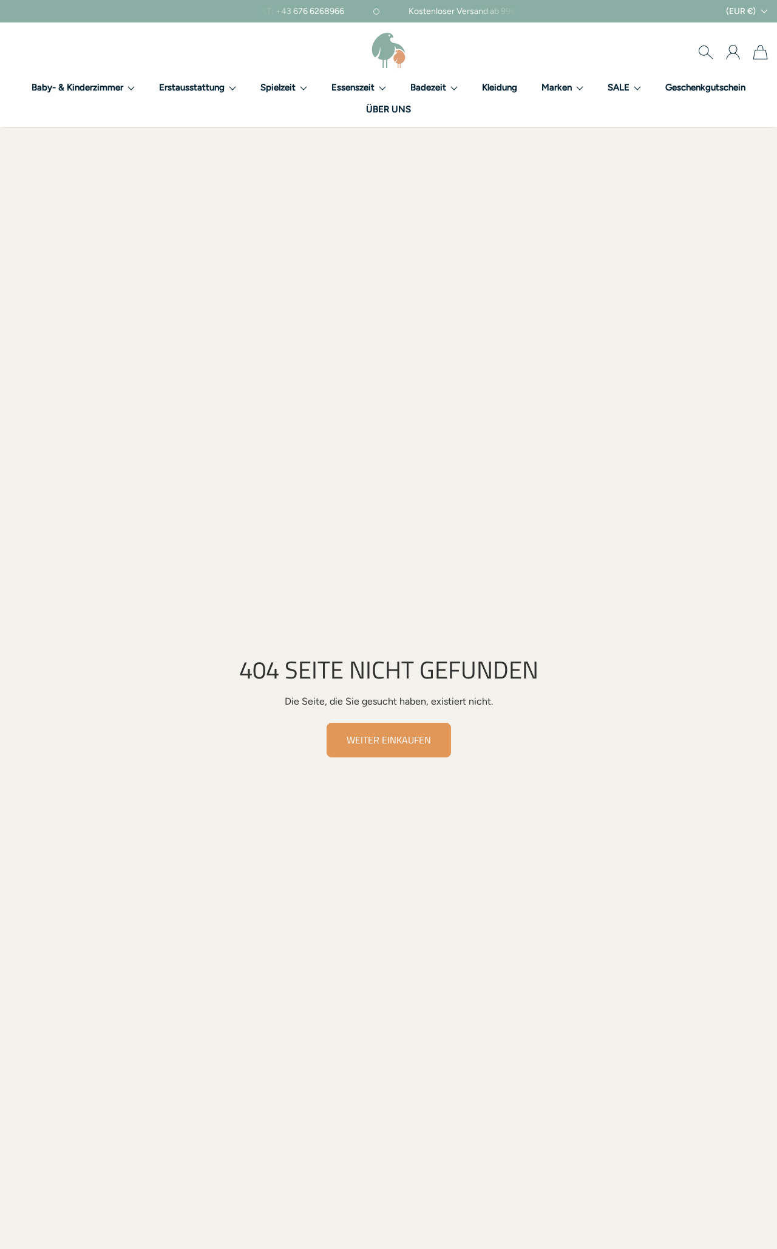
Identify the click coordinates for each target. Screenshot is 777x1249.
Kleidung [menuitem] (499, 87)
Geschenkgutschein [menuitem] (705, 87)
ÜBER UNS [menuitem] (388, 109)
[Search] (705, 52)
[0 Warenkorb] (760, 52)
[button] (83, 88)
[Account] (733, 52)
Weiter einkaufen (389, 740)
